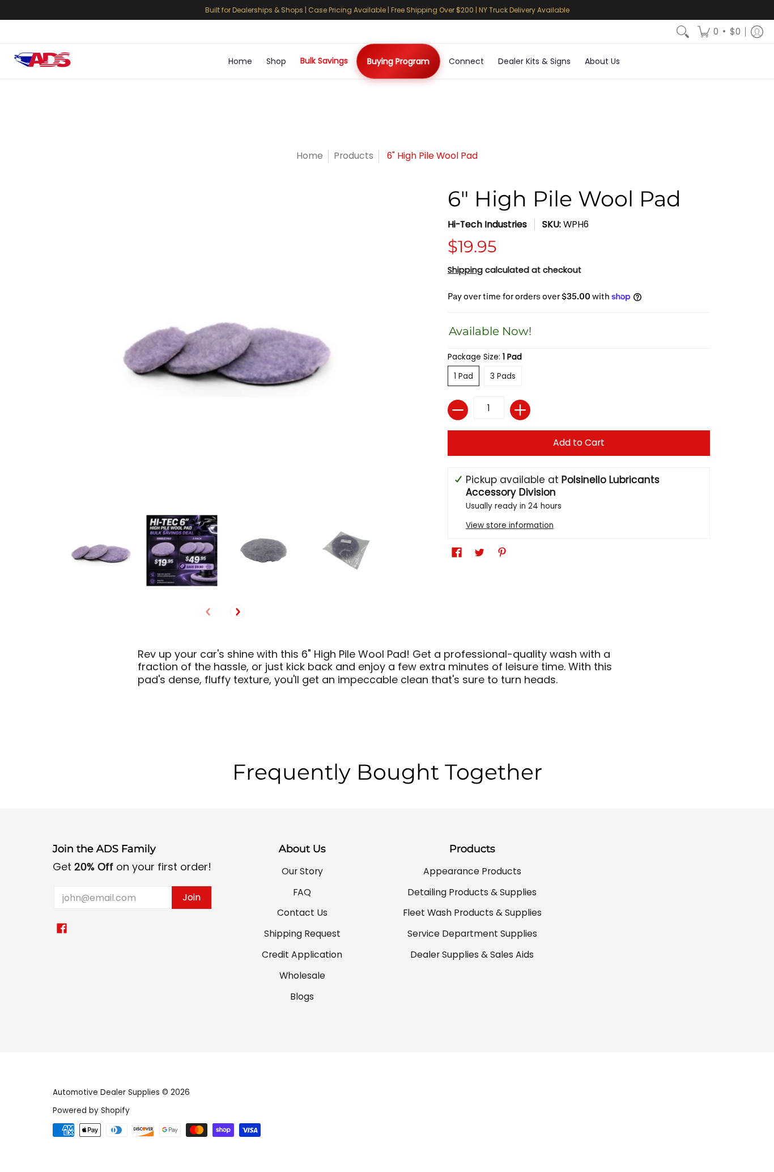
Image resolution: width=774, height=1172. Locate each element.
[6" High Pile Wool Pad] (99, 550)
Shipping (465, 270)
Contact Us (302, 912)
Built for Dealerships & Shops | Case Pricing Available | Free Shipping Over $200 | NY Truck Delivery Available (387, 10)
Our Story (302, 871)
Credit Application (302, 954)
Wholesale (302, 975)
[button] (719, 31)
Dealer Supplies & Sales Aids (472, 954)
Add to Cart (579, 442)
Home (309, 155)
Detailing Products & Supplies (472, 892)
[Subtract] (458, 410)
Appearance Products (472, 871)
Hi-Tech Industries (487, 224)
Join (191, 897)
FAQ (302, 892)
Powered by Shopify (91, 1110)
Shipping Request (302, 933)
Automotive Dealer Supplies (106, 1092)
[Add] (520, 410)
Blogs (302, 996)
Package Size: (485, 357)
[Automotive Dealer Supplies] (42, 61)
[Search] (682, 31)
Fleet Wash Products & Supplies (472, 912)
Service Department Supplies (472, 933)
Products (353, 155)
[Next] (237, 612)
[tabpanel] (387, 683)
